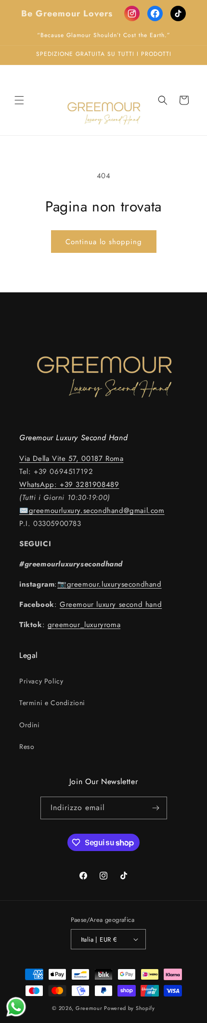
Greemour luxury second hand (111, 604)
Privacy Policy (41, 681)
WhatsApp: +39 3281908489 (69, 484)
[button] (19, 100)
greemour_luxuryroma (84, 624)
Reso (26, 746)
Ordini (29, 725)
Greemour (89, 1008)
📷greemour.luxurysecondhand (109, 584)
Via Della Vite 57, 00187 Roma (71, 458)
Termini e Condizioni (52, 703)
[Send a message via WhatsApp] (16, 1007)
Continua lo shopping (103, 241)
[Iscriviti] (156, 808)
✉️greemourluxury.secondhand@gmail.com (92, 510)
